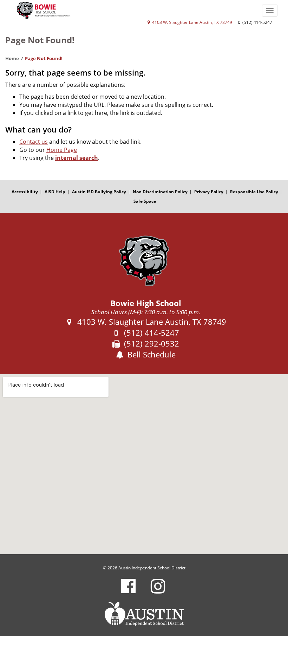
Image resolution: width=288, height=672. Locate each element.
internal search (76, 158)
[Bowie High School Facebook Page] (128, 591)
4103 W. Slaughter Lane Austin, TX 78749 (191, 22)
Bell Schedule (150, 354)
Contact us (33, 142)
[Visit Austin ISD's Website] (144, 614)
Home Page (61, 150)
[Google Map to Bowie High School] (144, 464)
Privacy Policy (208, 192)
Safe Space (144, 201)
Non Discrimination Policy (160, 192)
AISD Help (55, 192)
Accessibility (25, 192)
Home (12, 58)
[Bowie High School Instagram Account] (158, 591)
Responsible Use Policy (254, 192)
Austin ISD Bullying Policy (99, 192)
